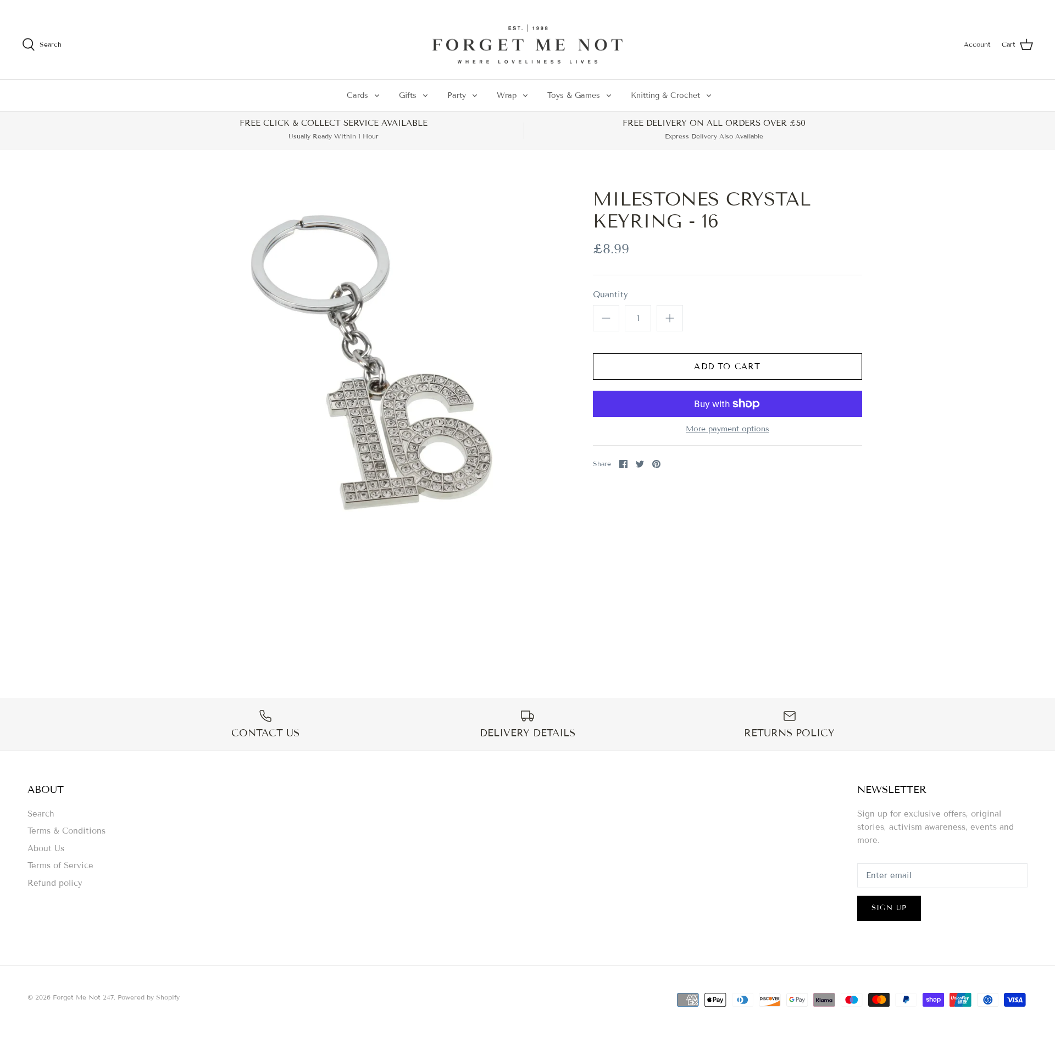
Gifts (408, 95)
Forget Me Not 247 (83, 997)
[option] (366, 361)
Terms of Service (60, 865)
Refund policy (54, 883)
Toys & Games (573, 95)
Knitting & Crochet (665, 95)
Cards (357, 95)
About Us (45, 848)
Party (456, 95)
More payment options (727, 429)
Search (40, 814)
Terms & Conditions (66, 831)
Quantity (610, 294)
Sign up (889, 907)
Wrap (507, 95)
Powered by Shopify (149, 997)
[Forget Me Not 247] (527, 44)
